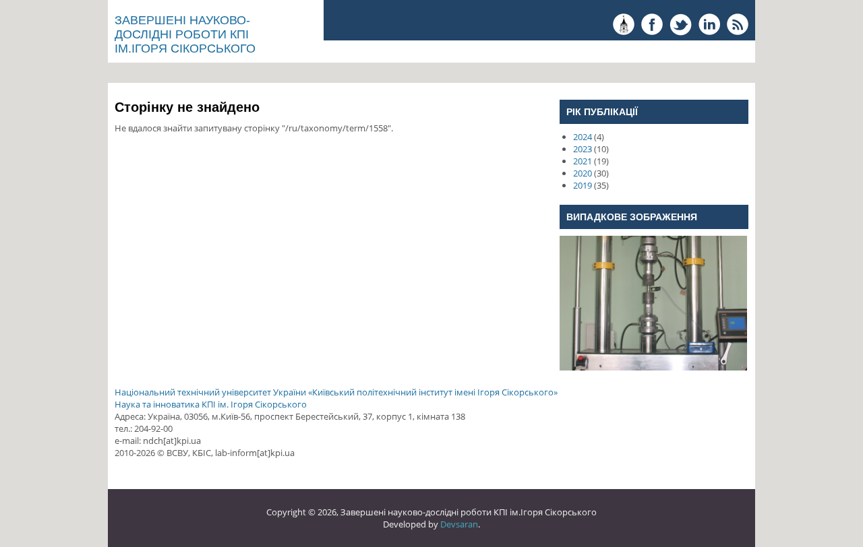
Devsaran (459, 524)
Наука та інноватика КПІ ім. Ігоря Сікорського (211, 404)
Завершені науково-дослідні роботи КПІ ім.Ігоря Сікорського (185, 34)
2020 (582, 173)
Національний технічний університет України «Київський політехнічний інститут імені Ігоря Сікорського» (336, 392)
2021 (582, 161)
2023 (582, 149)
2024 (582, 137)
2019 (582, 185)
